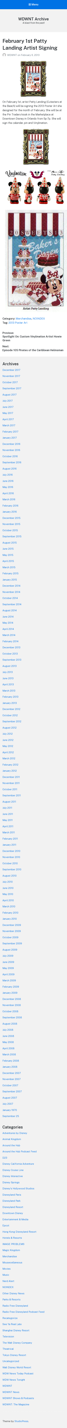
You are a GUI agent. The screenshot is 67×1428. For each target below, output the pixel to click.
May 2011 (7, 820)
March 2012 (8, 758)
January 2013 (9, 703)
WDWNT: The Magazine (15, 1404)
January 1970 (9, 1110)
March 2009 (9, 980)
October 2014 (10, 598)
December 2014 (11, 585)
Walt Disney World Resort (16, 1367)
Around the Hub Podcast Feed (19, 1151)
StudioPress (21, 1421)
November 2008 (11, 1005)
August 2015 (9, 542)
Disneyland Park (11, 1200)
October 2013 (10, 653)
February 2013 (10, 696)
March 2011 (8, 832)
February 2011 (10, 838)
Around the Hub (11, 1145)
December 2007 (11, 1073)
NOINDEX (39, 318)
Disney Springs (11, 1182)
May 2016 (7, 487)
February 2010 (10, 912)
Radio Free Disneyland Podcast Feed (23, 1311)
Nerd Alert (8, 1281)
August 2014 (9, 610)
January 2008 (9, 1066)
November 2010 (11, 857)
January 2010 (9, 918)
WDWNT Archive (33, 19)
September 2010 (11, 869)
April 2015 (8, 561)
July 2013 (7, 672)
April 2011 (7, 826)
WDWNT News (10, 1392)
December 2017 (11, 370)
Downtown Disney (12, 1213)
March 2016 (8, 499)
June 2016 (7, 481)
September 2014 (11, 604)
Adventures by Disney (14, 1133)
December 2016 (11, 444)
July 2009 (7, 955)
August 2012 (9, 727)
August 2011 (9, 801)
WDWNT (12, 55)
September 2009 (12, 943)
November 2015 (11, 524)
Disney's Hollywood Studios (18, 1188)
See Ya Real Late (12, 1324)
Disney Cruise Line (13, 1170)
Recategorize (10, 1318)
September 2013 (11, 659)
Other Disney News (13, 1293)
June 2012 (7, 740)
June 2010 (7, 888)
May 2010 (7, 894)
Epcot (5, 1225)
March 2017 (8, 425)
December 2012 (11, 709)
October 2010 (10, 863)
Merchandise (23, 318)
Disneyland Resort (12, 1207)
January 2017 (9, 437)
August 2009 (9, 949)
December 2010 (11, 851)
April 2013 (8, 684)
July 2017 (7, 400)
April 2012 (8, 752)
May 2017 (7, 413)
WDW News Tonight (13, 1379)
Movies (6, 1268)
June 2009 (8, 962)
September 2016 (11, 462)
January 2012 (9, 770)
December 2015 (11, 518)
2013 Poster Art (18, 322)
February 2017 (10, 431)
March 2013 (8, 690)
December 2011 (11, 777)
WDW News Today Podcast (18, 1373)
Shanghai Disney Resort (15, 1330)
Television (8, 1336)
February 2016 (10, 505)
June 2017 (7, 407)
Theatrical (8, 1348)
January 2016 (9, 511)
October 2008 (10, 1011)
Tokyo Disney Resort (14, 1355)
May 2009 (8, 968)
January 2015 (9, 579)
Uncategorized (10, 1361)
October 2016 (10, 456)
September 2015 (11, 536)
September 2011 (11, 795)
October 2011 (9, 789)
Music (5, 1274)
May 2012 (7, 746)
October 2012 (10, 715)
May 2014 (7, 622)
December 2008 (11, 999)
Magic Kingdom (11, 1250)
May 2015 (7, 555)
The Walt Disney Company (17, 1342)
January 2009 (9, 992)
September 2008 (12, 1017)
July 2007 (7, 1103)
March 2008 (9, 1054)
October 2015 (10, 530)
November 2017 (11, 376)
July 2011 (7, 807)
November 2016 (11, 450)
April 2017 (8, 419)
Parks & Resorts (11, 1299)
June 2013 (7, 678)
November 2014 (11, 592)
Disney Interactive (12, 1176)
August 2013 (9, 666)
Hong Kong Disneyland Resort (19, 1231)
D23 (4, 1157)
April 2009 (8, 974)
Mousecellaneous (12, 1262)
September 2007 (12, 1091)
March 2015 (8, 567)
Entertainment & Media (15, 1219)
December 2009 (11, 925)
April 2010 (8, 900)
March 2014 (8, 635)
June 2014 (7, 616)
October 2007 (10, 1085)
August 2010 (9, 875)
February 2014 (10, 641)
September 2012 (11, 721)
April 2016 (8, 493)
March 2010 (8, 906)
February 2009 (10, 986)
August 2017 (9, 394)
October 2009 (10, 937)
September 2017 (11, 388)
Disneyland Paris (11, 1194)
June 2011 (7, 814)
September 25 (10, 1116)
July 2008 (7, 1029)
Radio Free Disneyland (15, 1305)
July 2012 (7, 733)
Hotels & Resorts (12, 1237)
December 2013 (11, 647)
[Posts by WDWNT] (4, 55)
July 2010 (7, 881)
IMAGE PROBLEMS (13, 1244)
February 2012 (10, 764)
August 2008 (9, 1023)
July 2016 (7, 474)
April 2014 (8, 629)
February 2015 (10, 573)
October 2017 (10, 382)
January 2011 (9, 844)
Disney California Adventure (18, 1163)
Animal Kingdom (11, 1139)
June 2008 (8, 1036)
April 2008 (8, 1048)
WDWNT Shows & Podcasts (18, 1398)
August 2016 (9, 468)
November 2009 (11, 931)
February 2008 (10, 1060)
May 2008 (8, 1042)
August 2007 (9, 1097)
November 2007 (11, 1079)
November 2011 (11, 783)
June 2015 (8, 548)
